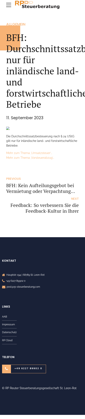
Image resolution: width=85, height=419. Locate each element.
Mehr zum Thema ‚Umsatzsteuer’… (29, 153)
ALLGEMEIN (15, 24)
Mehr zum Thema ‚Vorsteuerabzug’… (30, 157)
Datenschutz (9, 332)
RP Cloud (7, 340)
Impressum (8, 324)
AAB (4, 316)
